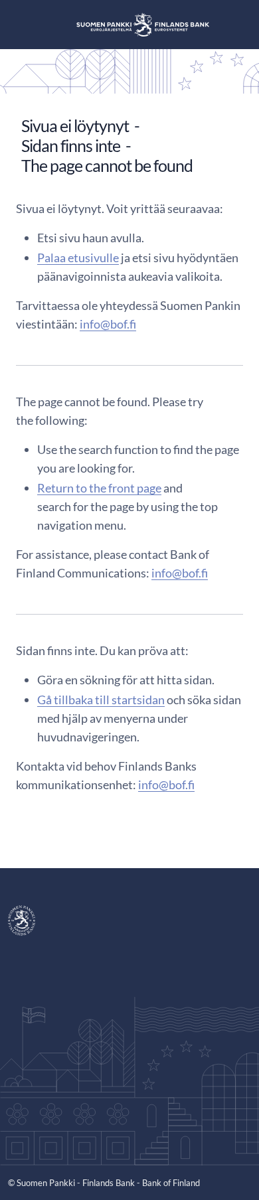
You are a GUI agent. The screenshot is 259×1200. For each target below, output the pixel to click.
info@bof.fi (108, 324)
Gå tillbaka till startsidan (101, 699)
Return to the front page (99, 488)
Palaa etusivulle (78, 257)
